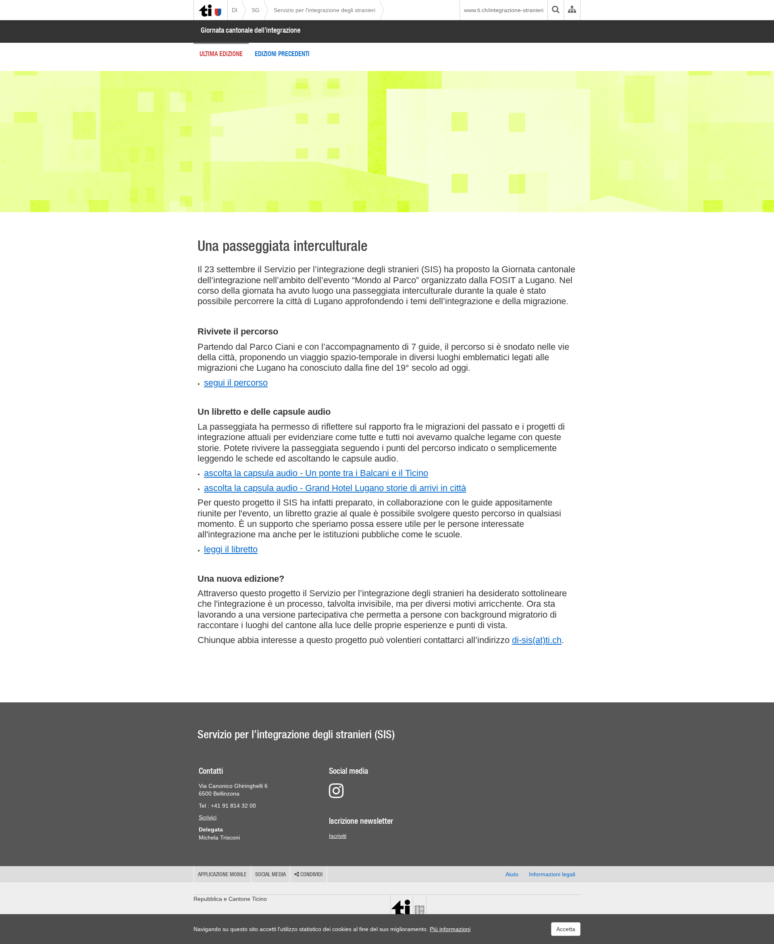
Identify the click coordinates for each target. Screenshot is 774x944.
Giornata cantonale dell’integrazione (250, 30)
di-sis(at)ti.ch (537, 640)
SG (256, 10)
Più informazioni (450, 929)
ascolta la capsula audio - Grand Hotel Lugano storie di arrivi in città (335, 488)
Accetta (565, 929)
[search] (555, 10)
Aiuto (512, 874)
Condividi (310, 874)
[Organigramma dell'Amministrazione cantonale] (572, 10)
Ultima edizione (221, 53)
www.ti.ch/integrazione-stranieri (503, 10)
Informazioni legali (552, 874)
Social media (270, 874)
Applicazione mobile (222, 874)
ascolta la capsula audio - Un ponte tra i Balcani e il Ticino (316, 473)
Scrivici (207, 817)
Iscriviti (337, 836)
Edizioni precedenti (282, 53)
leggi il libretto (231, 549)
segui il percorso (236, 383)
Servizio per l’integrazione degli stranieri (324, 10)
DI (234, 10)
